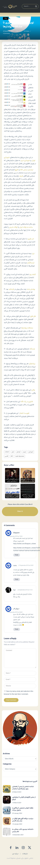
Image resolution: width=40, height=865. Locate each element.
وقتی (33, 390)
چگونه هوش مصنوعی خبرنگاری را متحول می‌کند (22, 809)
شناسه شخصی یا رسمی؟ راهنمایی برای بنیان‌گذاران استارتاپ (23, 787)
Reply (16, 555)
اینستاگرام (30, 262)
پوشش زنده (31, 289)
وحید (14, 565)
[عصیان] (9, 6)
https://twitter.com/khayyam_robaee (24, 543)
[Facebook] (10, 847)
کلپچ (16, 169)
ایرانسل (30, 169)
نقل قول (33, 316)
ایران (13, 452)
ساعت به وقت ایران (26, 227)
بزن (33, 253)
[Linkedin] (17, 847)
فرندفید (11, 289)
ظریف (21, 176)
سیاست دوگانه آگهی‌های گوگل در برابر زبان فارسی (22, 819)
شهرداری (31, 452)
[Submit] (36, 6)
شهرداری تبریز (25, 160)
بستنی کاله (23, 169)
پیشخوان (32, 363)
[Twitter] (29, 847)
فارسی (6, 456)
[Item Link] (7, 789)
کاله (12, 456)
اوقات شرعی (13, 227)
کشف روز (33, 274)
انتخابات (7, 452)
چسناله (32, 349)
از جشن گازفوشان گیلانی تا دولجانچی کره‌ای (24, 798)
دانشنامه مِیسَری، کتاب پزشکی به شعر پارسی (22, 830)
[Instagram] (23, 847)
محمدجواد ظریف (19, 456)
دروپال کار (16, 609)
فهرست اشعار (24, 413)
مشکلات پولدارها (27, 328)
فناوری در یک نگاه (27, 401)
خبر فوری (31, 239)
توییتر (24, 452)
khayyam (16, 533)
